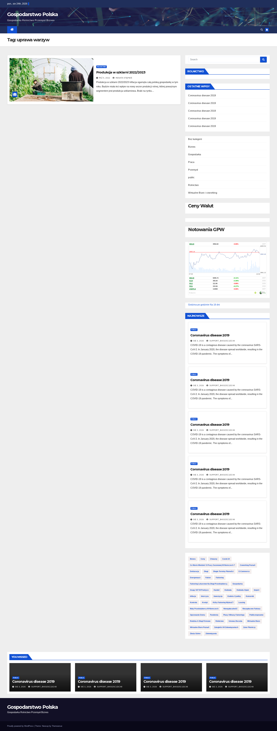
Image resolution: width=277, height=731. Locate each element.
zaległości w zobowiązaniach (226, 627)
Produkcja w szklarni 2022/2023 (120, 72)
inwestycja (218, 596)
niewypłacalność (230, 609)
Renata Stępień (123, 78)
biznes (193, 559)
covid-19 (226, 559)
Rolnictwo (101, 67)
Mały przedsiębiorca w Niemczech (204, 609)
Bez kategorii (195, 139)
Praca (191, 162)
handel (216, 590)
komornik (250, 596)
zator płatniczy (249, 627)
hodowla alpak (243, 590)
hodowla (228, 590)
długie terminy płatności (223, 571)
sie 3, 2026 (198, 341)
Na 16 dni (215, 304)
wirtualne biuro (253, 621)
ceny (203, 559)
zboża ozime (195, 634)
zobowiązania (211, 634)
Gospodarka (194, 154)
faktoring (220, 578)
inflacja (193, 596)
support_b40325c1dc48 (222, 341)
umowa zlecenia (235, 621)
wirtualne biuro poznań (199, 627)
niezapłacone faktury (251, 609)
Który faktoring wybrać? (223, 602)
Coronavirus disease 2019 (202, 95)
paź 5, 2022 (104, 78)
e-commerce (244, 571)
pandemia (214, 615)
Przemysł (193, 170)
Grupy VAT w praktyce (199, 590)
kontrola (193, 602)
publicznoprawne (256, 615)
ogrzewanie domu (197, 615)
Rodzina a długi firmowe (200, 621)
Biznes (191, 147)
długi (206, 571)
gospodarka (238, 584)
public (191, 177)
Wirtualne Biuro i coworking (202, 193)
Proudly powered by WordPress (20, 726)
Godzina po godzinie (198, 304)
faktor (208, 578)
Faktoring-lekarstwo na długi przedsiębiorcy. (209, 584)
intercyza (205, 596)
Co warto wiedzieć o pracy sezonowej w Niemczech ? (212, 565)
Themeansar (57, 726)
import (256, 590)
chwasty (213, 559)
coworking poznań (247, 565)
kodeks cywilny (234, 596)
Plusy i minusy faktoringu (233, 615)
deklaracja (194, 571)
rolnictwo (220, 621)
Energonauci (195, 578)
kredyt (205, 602)
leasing (241, 602)
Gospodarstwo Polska (32, 14)
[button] (262, 29)
